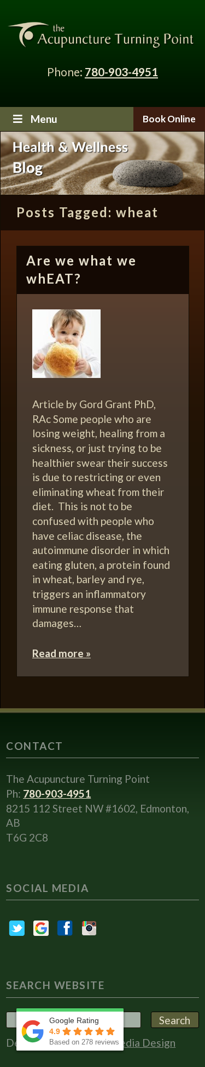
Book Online (169, 119)
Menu (44, 118)
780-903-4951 (121, 71)
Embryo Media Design (124, 1042)
